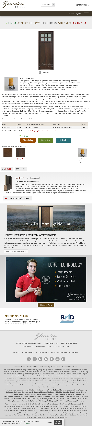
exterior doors (22, 383)
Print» (23, 168)
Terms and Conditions (29, 352)
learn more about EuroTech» (16, 251)
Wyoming (79, 401)
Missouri (17, 396)
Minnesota (80, 394)
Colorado (17, 392)
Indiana (10, 394)
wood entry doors (10, 383)
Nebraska (32, 396)
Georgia (66, 392)
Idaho (78, 392)
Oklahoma (31, 399)
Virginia (42, 401)
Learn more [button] (26, 423)
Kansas (21, 394)
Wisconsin (71, 401)
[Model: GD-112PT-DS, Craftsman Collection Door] (46, 50)
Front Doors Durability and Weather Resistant (30, 235)
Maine (44, 394)
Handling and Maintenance (60, 352)
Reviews (75, 352)
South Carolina (70, 399)
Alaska (69, 390)
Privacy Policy (44, 352)
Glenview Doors (19, 367)
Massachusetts (61, 394)
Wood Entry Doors (48, 367)
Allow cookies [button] (58, 422)
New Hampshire (49, 396)
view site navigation (75, 13)
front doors (53, 372)
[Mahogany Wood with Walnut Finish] (7, 152)
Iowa (16, 394)
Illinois (83, 392)
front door (54, 383)
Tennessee (17, 401)
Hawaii (72, 392)
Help (67, 346)
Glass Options (58, 346)
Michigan (71, 394)
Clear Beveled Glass (82, 161)
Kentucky (29, 394)
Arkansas (82, 390)
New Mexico (70, 396)
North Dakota (16, 399)
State (10, 401)
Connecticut (26, 392)
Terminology (41, 346)
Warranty (16, 352)
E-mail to (8, 168)
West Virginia (61, 401)
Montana (24, 396)
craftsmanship (20, 376)
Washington (50, 401)
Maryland (51, 394)
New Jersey (60, 396)
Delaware (35, 392)
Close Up (20, 159)
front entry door (12, 370)
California (9, 392)
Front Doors (73, 367)
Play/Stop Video (46, 305)
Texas (24, 401)
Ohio (24, 399)
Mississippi (8, 396)
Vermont (35, 401)
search (48, 4)
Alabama (62, 390)
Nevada (40, 396)
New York (79, 396)
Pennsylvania (47, 399)
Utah (29, 401)
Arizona (75, 390)
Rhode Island (59, 399)
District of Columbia (47, 392)
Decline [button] (49, 422)
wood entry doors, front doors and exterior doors (46, 379)
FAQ (49, 346)
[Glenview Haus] (46, 359)
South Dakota (82, 399)
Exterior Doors (61, 367)
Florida (59, 392)
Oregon (38, 399)
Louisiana (37, 394)
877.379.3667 (82, 5)
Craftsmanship (28, 346)
